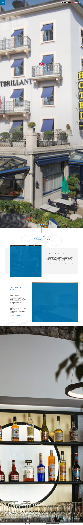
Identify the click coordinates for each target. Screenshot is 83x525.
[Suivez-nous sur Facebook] (80, 522)
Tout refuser (56, 523)
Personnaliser (62, 523)
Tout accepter (49, 523)
